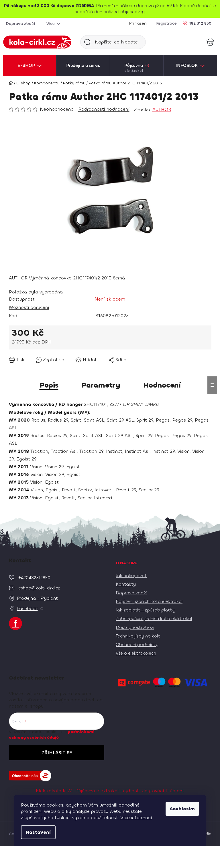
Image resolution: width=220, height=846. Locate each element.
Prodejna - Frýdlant (37, 598)
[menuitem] (29, 65)
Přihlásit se (56, 753)
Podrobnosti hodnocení (103, 109)
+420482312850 (34, 578)
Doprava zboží (20, 23)
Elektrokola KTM (54, 791)
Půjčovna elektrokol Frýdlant (107, 791)
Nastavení (38, 832)
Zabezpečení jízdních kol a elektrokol (154, 618)
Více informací (136, 818)
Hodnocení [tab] (162, 385)
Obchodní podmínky (137, 645)
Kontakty (126, 584)
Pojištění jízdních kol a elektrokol (149, 601)
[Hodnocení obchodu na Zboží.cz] (30, 775)
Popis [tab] (49, 385)
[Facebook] (15, 623)
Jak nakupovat (131, 576)
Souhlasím (182, 809)
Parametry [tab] (100, 385)
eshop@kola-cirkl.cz (39, 588)
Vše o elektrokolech (136, 653)
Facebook (27, 608)
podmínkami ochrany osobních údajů (52, 734)
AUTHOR (161, 109)
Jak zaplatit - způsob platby (145, 610)
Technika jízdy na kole (138, 636)
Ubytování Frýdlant (163, 791)
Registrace (166, 23)
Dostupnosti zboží (135, 627)
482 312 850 (199, 23)
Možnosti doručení (29, 307)
